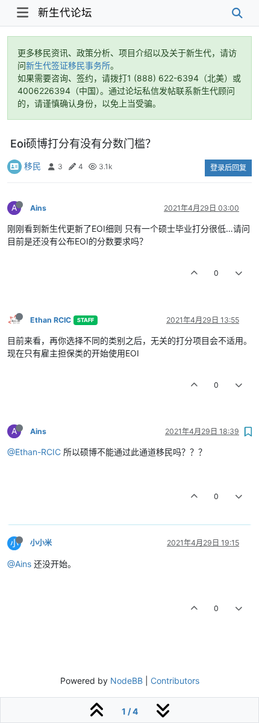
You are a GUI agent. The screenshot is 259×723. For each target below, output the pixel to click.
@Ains (19, 564)
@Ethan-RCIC (34, 452)
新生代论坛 (65, 12)
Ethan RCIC (50, 319)
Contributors (175, 680)
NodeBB (126, 680)
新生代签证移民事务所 (68, 65)
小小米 (41, 542)
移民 (32, 166)
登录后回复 (228, 167)
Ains (38, 208)
